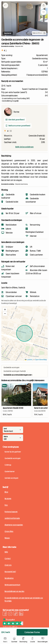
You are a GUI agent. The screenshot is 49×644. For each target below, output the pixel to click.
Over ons (8, 565)
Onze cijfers (9, 531)
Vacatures (8, 498)
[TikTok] (16, 614)
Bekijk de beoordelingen (24, 147)
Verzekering (9, 578)
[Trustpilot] (13, 627)
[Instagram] (10, 614)
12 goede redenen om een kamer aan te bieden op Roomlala (24, 599)
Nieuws (7, 538)
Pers (6, 505)
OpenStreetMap (41, 359)
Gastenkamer (10, 471)
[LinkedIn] (21, 614)
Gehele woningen (11, 478)
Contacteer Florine (32, 632)
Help (6, 552)
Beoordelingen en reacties (14, 591)
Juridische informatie (12, 518)
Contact (8, 558)
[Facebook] (5, 614)
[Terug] (5, 9)
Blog (6, 492)
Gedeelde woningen (13, 458)
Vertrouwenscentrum (12, 585)
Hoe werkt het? (10, 572)
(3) (11, 131)
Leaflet (29, 359)
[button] (5, 309)
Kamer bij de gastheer (13, 452)
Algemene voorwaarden (14, 525)
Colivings (8, 465)
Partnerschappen (11, 512)
